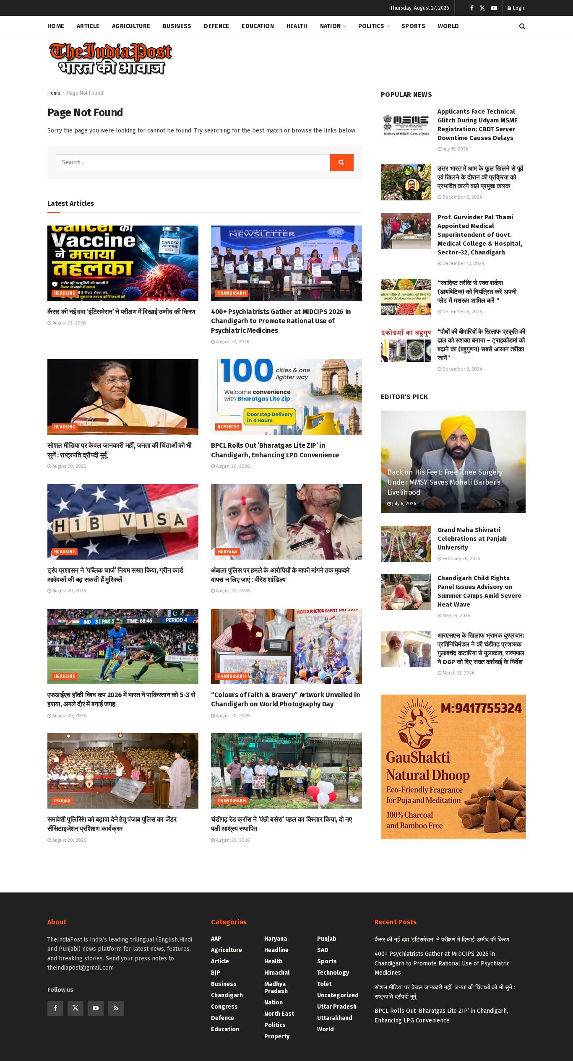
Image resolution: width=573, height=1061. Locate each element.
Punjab (62, 801)
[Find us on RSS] (116, 1008)
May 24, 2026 (455, 615)
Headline (64, 293)
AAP (216, 938)
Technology (333, 972)
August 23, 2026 (68, 323)
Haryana (227, 552)
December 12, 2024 (462, 263)
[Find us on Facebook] (472, 8)
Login (519, 8)
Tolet (324, 984)
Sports (413, 26)
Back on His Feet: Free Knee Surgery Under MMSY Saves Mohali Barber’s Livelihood (445, 482)
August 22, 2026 (232, 342)
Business (177, 26)
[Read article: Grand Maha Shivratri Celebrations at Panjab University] (406, 544)
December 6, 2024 (461, 197)
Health (296, 26)
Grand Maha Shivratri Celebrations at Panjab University (472, 538)
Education (258, 26)
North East (279, 1013)
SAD (322, 950)
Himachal (276, 972)
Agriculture (131, 26)
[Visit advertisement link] (453, 767)
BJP (215, 972)
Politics (371, 26)
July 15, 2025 (454, 149)
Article (88, 26)
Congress (224, 1006)
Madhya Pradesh (276, 988)
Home (55, 26)
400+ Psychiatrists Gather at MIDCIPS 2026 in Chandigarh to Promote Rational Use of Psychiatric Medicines (281, 321)
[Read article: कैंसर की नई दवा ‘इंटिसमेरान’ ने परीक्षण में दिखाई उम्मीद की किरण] (122, 263)
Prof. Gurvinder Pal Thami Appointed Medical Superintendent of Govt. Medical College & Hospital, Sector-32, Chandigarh (480, 234)
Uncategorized (338, 995)
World (448, 26)
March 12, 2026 (457, 673)
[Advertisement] (373, 57)
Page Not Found (85, 93)
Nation (330, 26)
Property (276, 1036)
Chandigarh (232, 293)
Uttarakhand (334, 1018)
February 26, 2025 (460, 558)
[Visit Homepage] (110, 59)
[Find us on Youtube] (494, 8)
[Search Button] (522, 26)
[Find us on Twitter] (482, 8)
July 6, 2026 (403, 503)
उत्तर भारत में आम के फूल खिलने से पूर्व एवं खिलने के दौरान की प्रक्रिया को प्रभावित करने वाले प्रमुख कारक (480, 177)
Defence (216, 26)
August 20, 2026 (68, 466)
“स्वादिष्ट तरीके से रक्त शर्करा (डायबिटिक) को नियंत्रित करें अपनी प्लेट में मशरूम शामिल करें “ (477, 291)
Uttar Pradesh (337, 1006)
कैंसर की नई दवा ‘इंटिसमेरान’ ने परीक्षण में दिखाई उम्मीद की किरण (121, 312)
